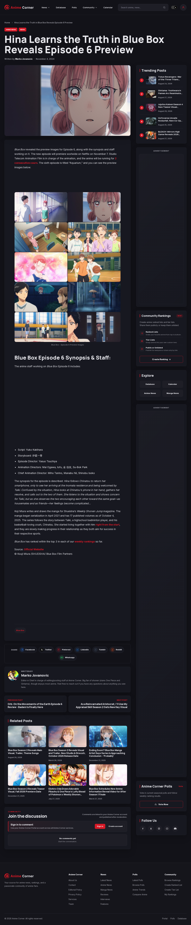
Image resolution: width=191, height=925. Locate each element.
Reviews (104, 894)
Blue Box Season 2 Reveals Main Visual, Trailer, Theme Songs (25, 752)
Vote (181, 786)
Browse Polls (138, 885)
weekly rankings (85, 541)
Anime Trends (139, 890)
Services (73, 899)
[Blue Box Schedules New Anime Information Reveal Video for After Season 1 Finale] (108, 775)
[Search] (164, 7)
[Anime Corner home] (19, 7)
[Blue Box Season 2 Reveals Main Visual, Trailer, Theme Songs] (27, 736)
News (22, 30)
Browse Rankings (173, 880)
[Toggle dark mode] (174, 7)
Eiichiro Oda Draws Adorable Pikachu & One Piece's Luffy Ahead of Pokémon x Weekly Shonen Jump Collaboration (67, 793)
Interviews (105, 899)
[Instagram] (159, 829)
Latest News (106, 880)
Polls (74, 7)
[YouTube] (167, 829)
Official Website (34, 549)
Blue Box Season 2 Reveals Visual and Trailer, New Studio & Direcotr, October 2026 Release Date (67, 753)
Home (7, 23)
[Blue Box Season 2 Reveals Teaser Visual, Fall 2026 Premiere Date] (27, 775)
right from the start (107, 524)
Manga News (173, 393)
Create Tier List (172, 890)
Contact (72, 885)
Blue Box (20, 630)
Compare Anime (140, 894)
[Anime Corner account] (183, 7)
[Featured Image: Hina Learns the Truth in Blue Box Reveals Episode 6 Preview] (67, 100)
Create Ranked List (173, 885)
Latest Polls (138, 880)
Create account (116, 826)
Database (61, 7)
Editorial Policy (75, 890)
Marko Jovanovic (24, 59)
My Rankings (170, 894)
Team (71, 904)
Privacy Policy (75, 894)
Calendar (108, 7)
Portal (165, 918)
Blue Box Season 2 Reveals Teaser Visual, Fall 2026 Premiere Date (26, 790)
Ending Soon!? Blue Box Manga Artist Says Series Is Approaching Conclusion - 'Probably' (107, 753)
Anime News (11, 30)
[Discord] (175, 829)
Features (105, 904)
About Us (73, 880)
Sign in (100, 826)
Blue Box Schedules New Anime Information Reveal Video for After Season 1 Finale (107, 791)
